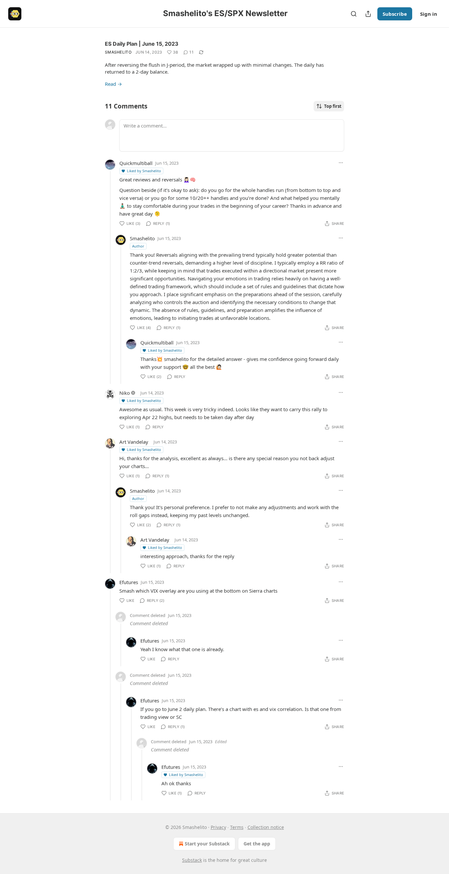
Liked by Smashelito (144, 170)
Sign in (428, 14)
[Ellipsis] (341, 162)
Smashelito (118, 52)
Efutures (128, 582)
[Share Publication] (368, 13)
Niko (124, 393)
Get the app (257, 843)
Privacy (218, 827)
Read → (113, 84)
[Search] (353, 13)
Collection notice (266, 827)
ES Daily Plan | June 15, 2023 (141, 43)
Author (138, 246)
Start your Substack (207, 843)
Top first (333, 106)
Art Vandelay (133, 441)
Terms (237, 827)
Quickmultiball (136, 163)
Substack (192, 860)
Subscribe (395, 14)
